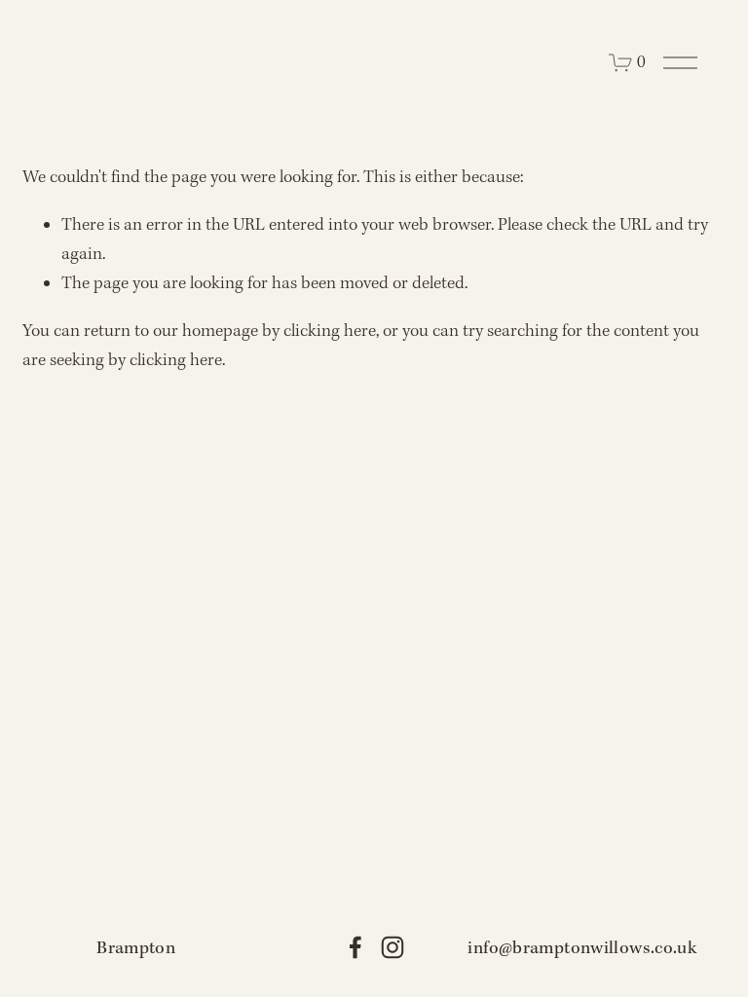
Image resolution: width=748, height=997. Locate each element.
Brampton (97, 63)
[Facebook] (355, 947)
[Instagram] (392, 947)
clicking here (329, 331)
